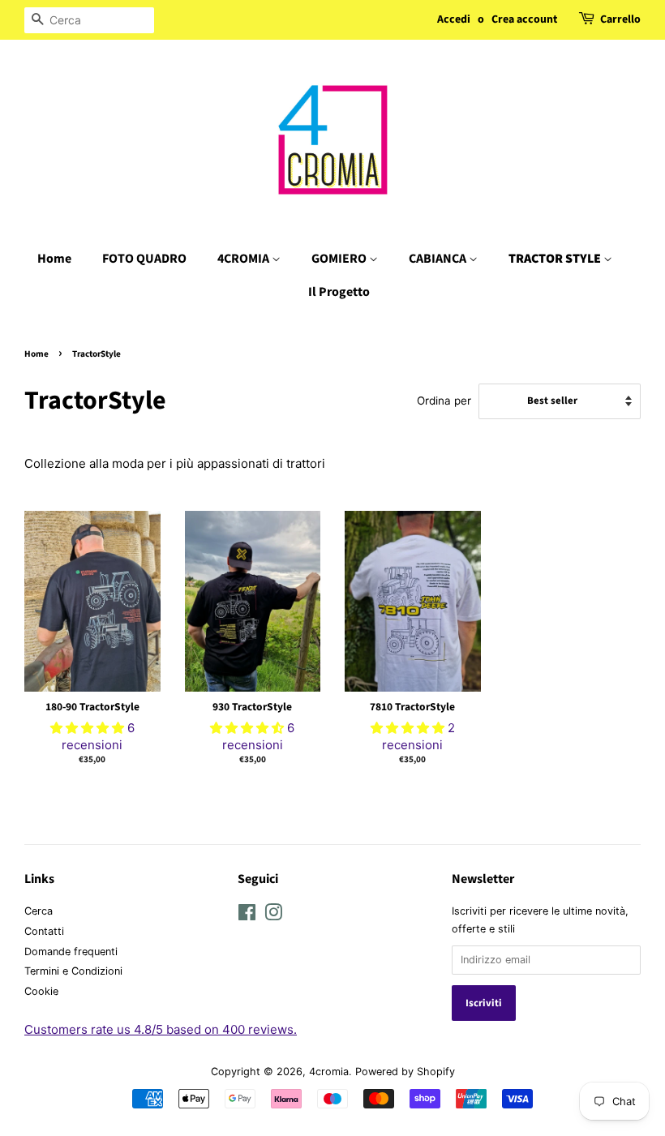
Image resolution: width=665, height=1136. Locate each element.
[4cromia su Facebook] (247, 916)
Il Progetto (339, 292)
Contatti (44, 931)
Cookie (41, 991)
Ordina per (444, 400)
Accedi (453, 19)
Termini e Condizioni (73, 971)
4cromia (329, 1071)
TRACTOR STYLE (555, 259)
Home (54, 259)
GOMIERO (340, 259)
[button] (88, 727)
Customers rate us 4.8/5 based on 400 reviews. (160, 1029)
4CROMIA (244, 259)
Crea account (524, 19)
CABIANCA (439, 259)
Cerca (38, 911)
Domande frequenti (71, 951)
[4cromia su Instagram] (273, 916)
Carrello (620, 19)
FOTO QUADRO (144, 259)
